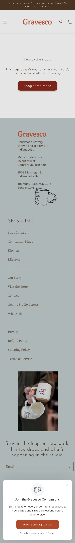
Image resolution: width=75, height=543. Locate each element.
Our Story (15, 277)
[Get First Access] (69, 466)
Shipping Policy (19, 349)
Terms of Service (20, 359)
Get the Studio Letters (23, 304)
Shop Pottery (17, 232)
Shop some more (37, 86)
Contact (13, 295)
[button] (5, 21)
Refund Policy (18, 341)
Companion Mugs (20, 241)
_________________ (21, 269)
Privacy (13, 332)
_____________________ (24, 323)
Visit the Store (18, 286)
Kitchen (13, 250)
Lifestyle (14, 259)
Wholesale (15, 314)
